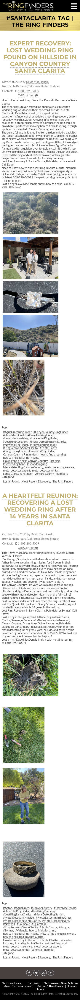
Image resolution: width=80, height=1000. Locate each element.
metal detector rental (45, 470)
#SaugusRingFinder (15, 451)
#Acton (7, 907)
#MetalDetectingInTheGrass (54, 917)
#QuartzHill (39, 924)
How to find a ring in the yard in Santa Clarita (30, 940)
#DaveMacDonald (14, 435)
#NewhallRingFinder (15, 444)
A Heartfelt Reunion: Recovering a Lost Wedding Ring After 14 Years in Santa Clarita (40, 509)
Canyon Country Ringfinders (20, 454)
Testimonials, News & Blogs (61, 983)
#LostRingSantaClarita (17, 914)
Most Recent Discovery (36, 481)
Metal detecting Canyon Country (23, 467)
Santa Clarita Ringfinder (18, 473)
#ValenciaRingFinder (41, 451)
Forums (72, 986)
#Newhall (9, 924)
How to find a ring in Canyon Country (25, 460)
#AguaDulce (21, 907)
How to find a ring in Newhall (57, 933)
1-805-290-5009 (28, 91)
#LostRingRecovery (15, 441)
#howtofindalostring (15, 438)
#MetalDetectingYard (55, 920)
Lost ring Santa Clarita (29, 943)
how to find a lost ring (53, 454)
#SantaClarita (48, 448)
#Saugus (64, 927)
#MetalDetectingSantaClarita (47, 441)
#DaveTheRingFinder (41, 435)
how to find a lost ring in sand (20, 457)
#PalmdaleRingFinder (43, 444)
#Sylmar (8, 930)
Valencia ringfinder (43, 949)
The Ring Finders (63, 481)
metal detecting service (59, 467)
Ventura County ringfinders (51, 473)
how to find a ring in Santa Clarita (23, 936)
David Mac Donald (37, 81)
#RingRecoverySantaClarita (20, 448)
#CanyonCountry (41, 907)
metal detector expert (16, 470)
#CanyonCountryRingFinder (50, 432)
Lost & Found (11, 481)
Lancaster (66, 940)
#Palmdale (23, 924)
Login (40, 989)
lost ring (55, 460)
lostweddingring (37, 464)
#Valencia (21, 930)
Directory (33, 983)
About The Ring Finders (18, 986)
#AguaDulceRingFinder (17, 432)
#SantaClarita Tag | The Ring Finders (40, 21)
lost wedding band (14, 464)
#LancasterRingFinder (43, 438)
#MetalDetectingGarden (48, 914)
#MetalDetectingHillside (18, 917)
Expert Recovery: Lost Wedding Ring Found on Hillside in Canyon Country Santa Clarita (40, 57)
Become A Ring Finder (50, 986)
